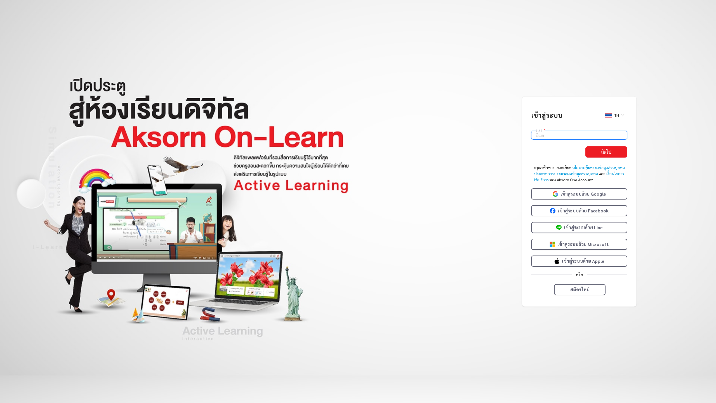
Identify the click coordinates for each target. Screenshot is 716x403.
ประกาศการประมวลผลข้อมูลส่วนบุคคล (566, 173)
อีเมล (540, 130)
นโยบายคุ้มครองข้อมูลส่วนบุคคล (598, 167)
